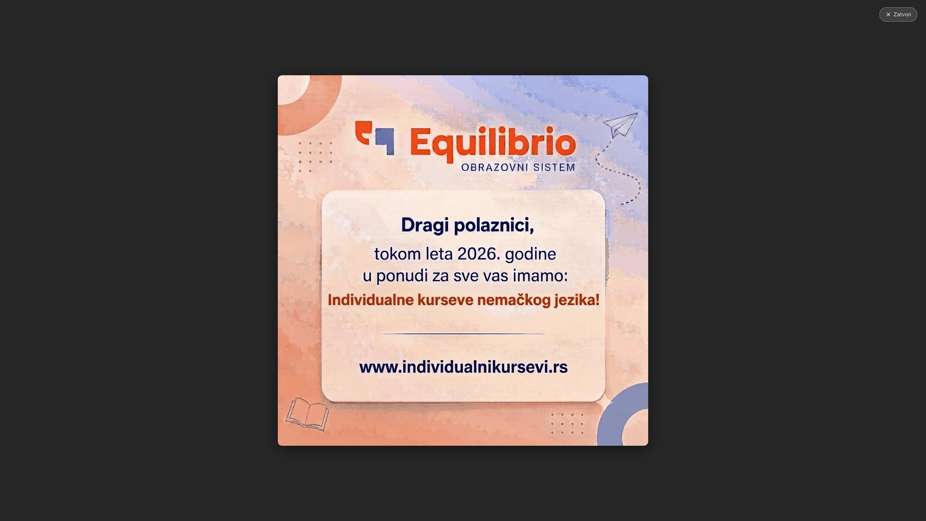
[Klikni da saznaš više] (463, 260)
